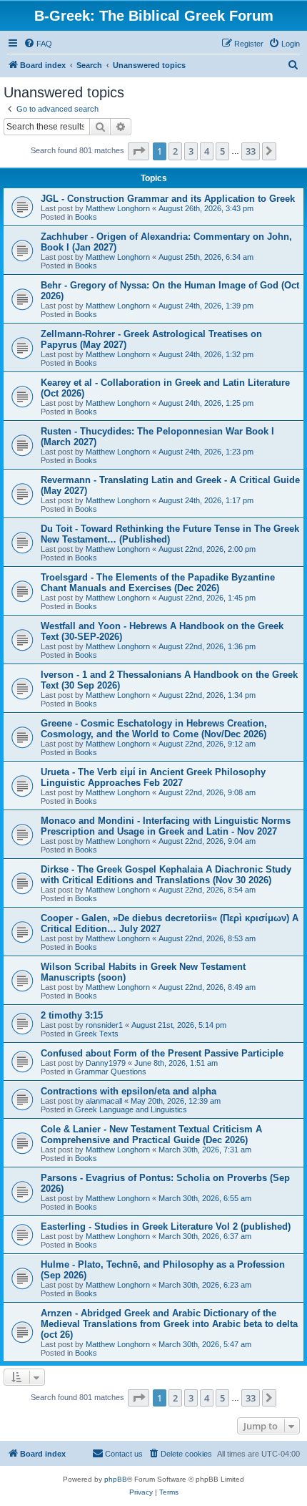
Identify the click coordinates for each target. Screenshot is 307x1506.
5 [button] (222, 151)
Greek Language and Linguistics (131, 1109)
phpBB (115, 1479)
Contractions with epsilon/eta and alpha (128, 1091)
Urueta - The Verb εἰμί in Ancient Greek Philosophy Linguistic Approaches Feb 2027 (153, 777)
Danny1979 (106, 1063)
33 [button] (251, 151)
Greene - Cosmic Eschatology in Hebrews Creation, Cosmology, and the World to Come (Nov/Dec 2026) (154, 728)
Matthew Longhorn (118, 208)
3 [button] (190, 151)
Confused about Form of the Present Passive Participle (162, 1053)
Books (86, 217)
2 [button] (175, 151)
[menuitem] (38, 43)
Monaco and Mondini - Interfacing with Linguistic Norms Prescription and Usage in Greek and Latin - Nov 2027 (166, 826)
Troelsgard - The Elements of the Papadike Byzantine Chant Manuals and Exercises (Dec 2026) (158, 582)
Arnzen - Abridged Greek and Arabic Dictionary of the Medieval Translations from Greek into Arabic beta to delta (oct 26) (169, 1324)
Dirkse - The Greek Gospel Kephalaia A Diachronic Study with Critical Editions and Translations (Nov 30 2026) (166, 874)
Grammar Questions (110, 1071)
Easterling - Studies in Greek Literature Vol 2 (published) (166, 1226)
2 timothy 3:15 (72, 1015)
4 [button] (206, 151)
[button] (138, 151)
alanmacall (104, 1101)
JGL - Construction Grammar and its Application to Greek (168, 198)
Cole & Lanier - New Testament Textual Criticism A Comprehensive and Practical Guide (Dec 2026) (151, 1134)
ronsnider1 (104, 1025)
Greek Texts (97, 1033)
